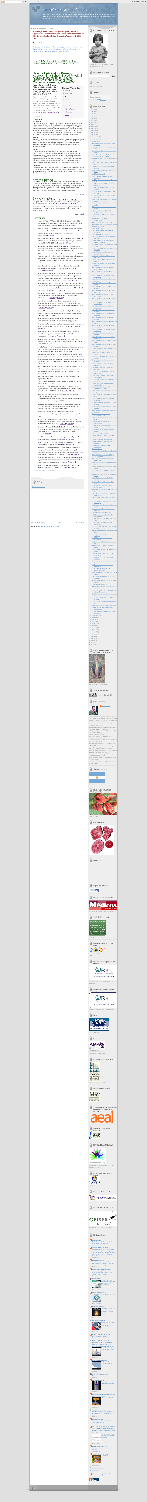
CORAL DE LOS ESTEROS (100, 1446)
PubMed (71, 225)
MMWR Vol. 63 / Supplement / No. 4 (102, 222)
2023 (92, 116)
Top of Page (78, 194)
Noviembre (95, 1375)
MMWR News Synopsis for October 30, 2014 (104, 224)
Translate (103, 100)
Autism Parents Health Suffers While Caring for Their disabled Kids (107, 1383)
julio (93, 619)
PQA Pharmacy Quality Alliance (100, 584)
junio (93, 621)
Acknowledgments (70, 106)
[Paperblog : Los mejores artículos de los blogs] (94, 891)
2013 (92, 634)
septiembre (95, 615)
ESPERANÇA (104, 1455)
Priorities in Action (97, 449)
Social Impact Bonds (97, 228)
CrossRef (60, 243)
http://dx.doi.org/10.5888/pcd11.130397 (46, 112)
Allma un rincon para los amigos (102, 1474)
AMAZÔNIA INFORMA (99, 1410)
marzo (94, 628)
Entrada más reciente (38, 522)
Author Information (70, 109)
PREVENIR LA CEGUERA (99, 1360)
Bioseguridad (96, 1278)
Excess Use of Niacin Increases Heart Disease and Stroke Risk (107, 1349)
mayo (94, 623)
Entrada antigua (79, 522)
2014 (92, 134)
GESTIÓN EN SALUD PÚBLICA (65, 10)
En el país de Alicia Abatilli (100, 1374)
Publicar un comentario (38, 487)
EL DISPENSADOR (97, 1240)
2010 (92, 640)
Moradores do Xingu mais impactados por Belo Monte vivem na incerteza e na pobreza (103, 1413)
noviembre (95, 139)
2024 (92, 114)
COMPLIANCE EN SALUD (108, 1294)
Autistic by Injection (98, 1380)
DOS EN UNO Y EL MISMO (99, 1336)
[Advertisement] (48, 504)
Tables (67, 115)
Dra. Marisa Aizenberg (99, 1320)
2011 (92, 638)
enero (94, 632)
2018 (92, 126)
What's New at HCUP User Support (102, 439)
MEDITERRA (96, 1471)
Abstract (67, 91)
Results (67, 100)
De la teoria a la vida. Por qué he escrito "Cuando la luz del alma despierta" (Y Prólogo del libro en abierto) (108, 1311)
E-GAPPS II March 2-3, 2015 (100, 433)
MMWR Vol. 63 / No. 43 (98, 174)
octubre (94, 141)
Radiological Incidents (98, 226)
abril (93, 625)
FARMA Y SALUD (97, 1419)
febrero (94, 630)
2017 (92, 128)
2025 (92, 112)
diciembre (95, 137)
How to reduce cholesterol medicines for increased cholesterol (108, 1435)
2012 (92, 636)
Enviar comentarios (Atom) (50, 526)
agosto (94, 617)
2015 (92, 132)
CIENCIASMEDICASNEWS (100, 1248)
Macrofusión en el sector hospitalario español (104, 605)
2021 (92, 120)
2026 (92, 109)
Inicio (59, 522)
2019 (92, 124)
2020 (92, 122)
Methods (67, 97)
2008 (92, 644)
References (68, 112)
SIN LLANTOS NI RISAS (107, 1397)
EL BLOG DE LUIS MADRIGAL (101, 1334)
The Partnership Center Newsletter (101, 512)
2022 (92, 118)
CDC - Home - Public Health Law (101, 234)
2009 (92, 642)
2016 (92, 130)
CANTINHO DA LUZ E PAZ (100, 1454)
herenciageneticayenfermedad (101, 1269)
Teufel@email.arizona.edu (67, 203)
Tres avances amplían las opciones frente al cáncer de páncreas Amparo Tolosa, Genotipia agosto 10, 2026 (103, 1272)
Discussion (68, 103)
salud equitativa (105, 706)
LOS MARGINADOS (98, 1260)
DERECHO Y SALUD (98, 1292)
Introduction (68, 94)
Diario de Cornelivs (98, 1306)
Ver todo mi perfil (93, 763)
